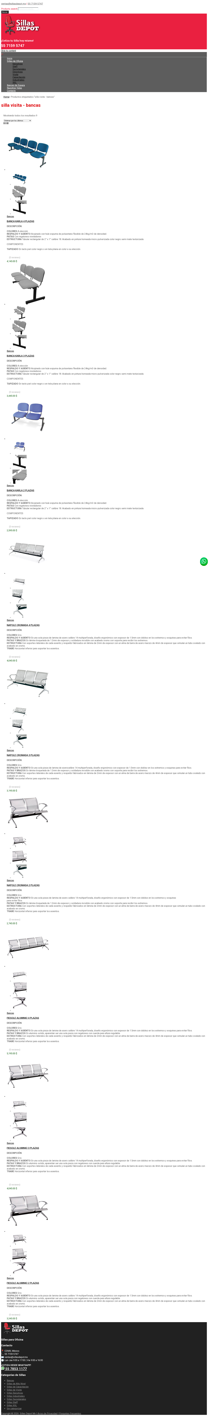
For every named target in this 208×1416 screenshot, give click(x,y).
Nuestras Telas (14, 88)
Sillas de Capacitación (18, 1386)
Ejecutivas (18, 63)
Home (6, 97)
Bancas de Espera (16, 85)
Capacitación (19, 77)
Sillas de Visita (14, 1390)
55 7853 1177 (16, 1369)
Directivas (18, 72)
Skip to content (8, 50)
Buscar (5, 12)
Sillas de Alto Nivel (16, 1383)
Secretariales (19, 69)
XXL (15, 82)
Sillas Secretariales (16, 1399)
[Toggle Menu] (2, 54)
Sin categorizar (14, 1408)
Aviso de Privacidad (47, 1413)
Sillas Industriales (16, 1396)
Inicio (9, 58)
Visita (15, 74)
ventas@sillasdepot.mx (13, 3)
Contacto (11, 90)
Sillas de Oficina (15, 61)
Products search (9, 8)
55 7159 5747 (35, 3)
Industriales (18, 80)
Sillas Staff (12, 1402)
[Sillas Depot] (21, 35)
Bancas (10, 216)
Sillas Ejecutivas (15, 1393)
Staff (15, 66)
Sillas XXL (12, 1405)
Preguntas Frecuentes (70, 1413)
